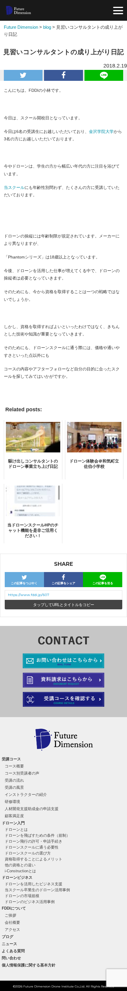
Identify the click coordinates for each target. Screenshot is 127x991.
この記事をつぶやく (24, 583)
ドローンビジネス (17, 877)
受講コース (11, 759)
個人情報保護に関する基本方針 (29, 965)
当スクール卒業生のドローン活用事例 (37, 890)
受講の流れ (14, 780)
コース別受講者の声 (22, 773)
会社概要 (12, 922)
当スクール (14, 187)
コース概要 (14, 766)
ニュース (9, 944)
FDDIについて (14, 908)
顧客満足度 (14, 816)
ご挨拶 (10, 915)
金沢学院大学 (101, 131)
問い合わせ (11, 958)
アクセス (12, 929)
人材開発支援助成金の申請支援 (31, 809)
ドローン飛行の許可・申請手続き (33, 841)
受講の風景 (14, 787)
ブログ (7, 936)
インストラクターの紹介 (26, 794)
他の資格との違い (20, 865)
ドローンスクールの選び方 (28, 853)
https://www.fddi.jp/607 (28, 594)
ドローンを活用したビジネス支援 (33, 884)
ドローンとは (16, 829)
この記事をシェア (63, 583)
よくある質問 (13, 951)
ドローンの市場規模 (22, 896)
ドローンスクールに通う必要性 (31, 847)
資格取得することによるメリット (33, 859)
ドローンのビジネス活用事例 (30, 902)
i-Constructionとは (20, 871)
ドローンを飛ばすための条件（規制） (37, 835)
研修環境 (12, 801)
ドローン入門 (13, 823)
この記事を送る (102, 583)
